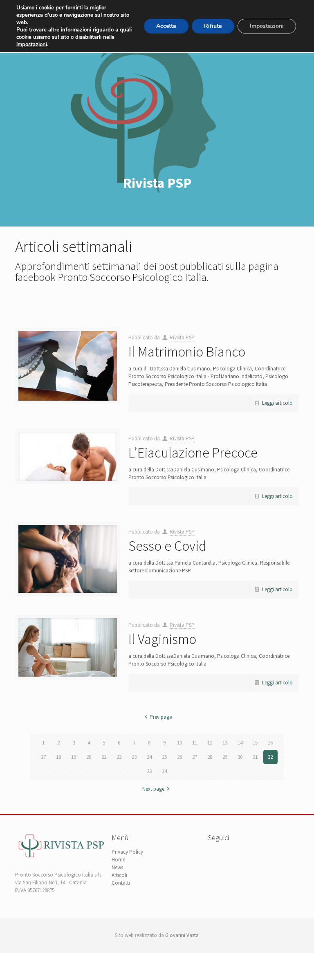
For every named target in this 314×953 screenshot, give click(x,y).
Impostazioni (267, 26)
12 (209, 742)
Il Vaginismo (162, 639)
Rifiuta (213, 26)
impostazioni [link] (31, 44)
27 (194, 756)
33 (149, 771)
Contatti (121, 882)
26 (179, 756)
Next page (153, 788)
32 (270, 756)
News (117, 867)
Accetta (166, 26)
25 (164, 756)
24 (149, 756)
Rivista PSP (182, 337)
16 (270, 742)
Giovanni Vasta (182, 935)
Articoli (119, 875)
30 (240, 756)
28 (209, 756)
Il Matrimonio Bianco (186, 351)
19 (73, 756)
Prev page (161, 716)
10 (179, 742)
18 (58, 756)
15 (255, 742)
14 (240, 742)
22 (119, 756)
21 (103, 756)
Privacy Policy (127, 851)
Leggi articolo (277, 402)
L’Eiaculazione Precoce (193, 452)
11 (194, 742)
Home (118, 859)
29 (224, 756)
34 (164, 771)
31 (255, 756)
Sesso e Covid (167, 545)
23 (134, 756)
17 (43, 756)
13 (224, 742)
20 (88, 756)
